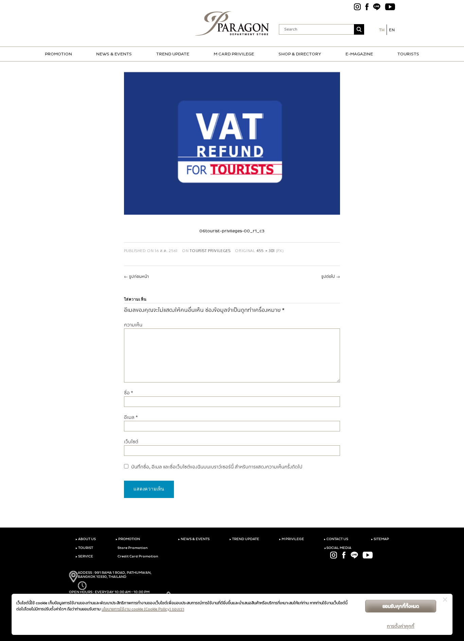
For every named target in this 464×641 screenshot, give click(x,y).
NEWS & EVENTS (114, 54)
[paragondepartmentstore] (232, 23)
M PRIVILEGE (291, 539)
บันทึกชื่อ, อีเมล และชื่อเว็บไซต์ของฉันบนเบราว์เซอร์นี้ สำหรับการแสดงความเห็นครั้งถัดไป (216, 467)
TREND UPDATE (172, 54)
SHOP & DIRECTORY (300, 54)
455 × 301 (265, 250)
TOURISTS (408, 54)
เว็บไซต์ (131, 442)
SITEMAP (380, 539)
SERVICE (84, 556)
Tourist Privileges (210, 250)
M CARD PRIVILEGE (234, 54)
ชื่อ (128, 393)
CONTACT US (336, 539)
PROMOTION (58, 54)
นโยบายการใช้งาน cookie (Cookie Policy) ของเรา (143, 609)
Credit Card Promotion (137, 556)
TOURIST (84, 548)
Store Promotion (132, 548)
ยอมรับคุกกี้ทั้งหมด (400, 606)
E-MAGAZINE (359, 54)
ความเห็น (133, 325)
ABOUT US (85, 539)
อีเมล (131, 417)
